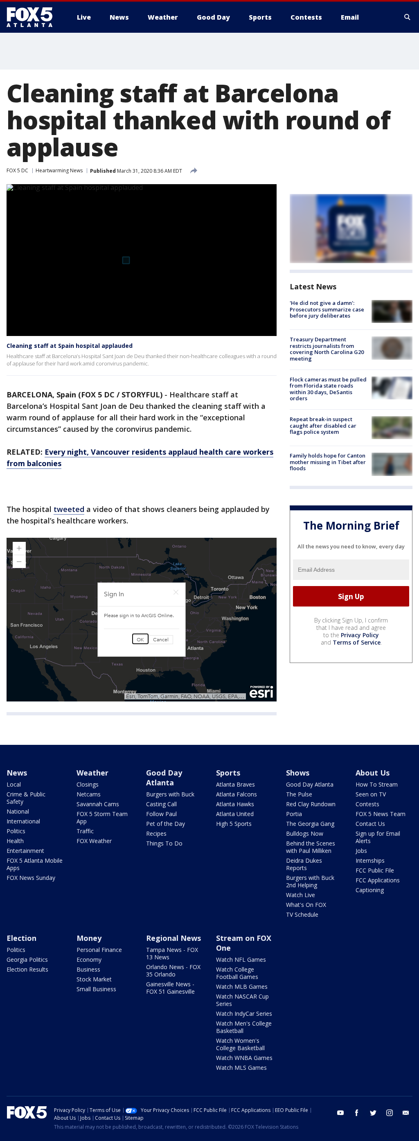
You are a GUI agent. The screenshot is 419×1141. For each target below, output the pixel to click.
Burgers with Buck (170, 794)
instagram (389, 1112)
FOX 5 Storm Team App (102, 817)
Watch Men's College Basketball (244, 1027)
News (17, 773)
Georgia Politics (27, 959)
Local (14, 784)
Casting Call (161, 804)
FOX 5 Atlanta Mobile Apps (35, 864)
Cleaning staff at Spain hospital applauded (70, 346)
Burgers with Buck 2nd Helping (310, 881)
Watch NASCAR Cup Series (242, 1000)
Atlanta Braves (235, 784)
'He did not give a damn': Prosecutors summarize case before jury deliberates (327, 309)
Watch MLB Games (242, 986)
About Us (373, 773)
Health (15, 841)
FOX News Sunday (31, 878)
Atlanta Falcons (236, 794)
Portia (294, 814)
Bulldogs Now (304, 833)
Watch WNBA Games (244, 1058)
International (23, 821)
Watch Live (300, 895)
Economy (89, 959)
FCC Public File (375, 870)
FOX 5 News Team (380, 814)
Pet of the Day (165, 824)
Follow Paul (161, 814)
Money (89, 938)
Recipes (156, 833)
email (405, 1112)
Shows (297, 773)
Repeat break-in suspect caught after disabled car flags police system (323, 425)
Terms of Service (357, 642)
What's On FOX (306, 905)
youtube (340, 1112)
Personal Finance (99, 950)
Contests (367, 804)
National (18, 811)
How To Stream (377, 784)
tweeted (69, 509)
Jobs (361, 851)
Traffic (85, 831)
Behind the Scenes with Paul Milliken (310, 847)
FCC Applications (378, 880)
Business (88, 969)
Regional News (173, 938)
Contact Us (370, 824)
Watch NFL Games (241, 959)
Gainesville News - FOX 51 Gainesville (170, 987)
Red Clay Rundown (311, 804)
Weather (92, 773)
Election (21, 938)
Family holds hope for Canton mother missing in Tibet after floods (328, 462)
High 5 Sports (234, 824)
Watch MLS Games (241, 1067)
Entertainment (25, 851)
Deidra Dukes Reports (304, 864)
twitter (373, 1112)
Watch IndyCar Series (244, 1013)
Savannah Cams (98, 804)
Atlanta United (235, 814)
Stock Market (94, 979)
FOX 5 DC (17, 170)
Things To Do (164, 843)
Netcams (89, 794)
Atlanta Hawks (235, 804)
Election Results (27, 969)
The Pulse (299, 794)
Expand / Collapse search (407, 17)
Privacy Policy (360, 635)
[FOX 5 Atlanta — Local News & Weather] (34, 17)
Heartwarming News (59, 170)
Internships (370, 860)
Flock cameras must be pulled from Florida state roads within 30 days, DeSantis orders (328, 389)
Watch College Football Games (237, 973)
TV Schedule (302, 914)
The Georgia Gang (310, 824)
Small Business (96, 989)
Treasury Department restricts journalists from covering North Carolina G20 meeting (327, 349)
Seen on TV (371, 794)
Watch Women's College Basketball (240, 1044)
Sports (228, 773)
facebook (356, 1112)
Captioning (370, 890)
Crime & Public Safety (26, 797)
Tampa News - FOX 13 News (172, 953)
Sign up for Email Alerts (378, 837)
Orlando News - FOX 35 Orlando (173, 970)
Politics (16, 831)
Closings (88, 784)
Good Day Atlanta (164, 777)
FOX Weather (94, 841)
